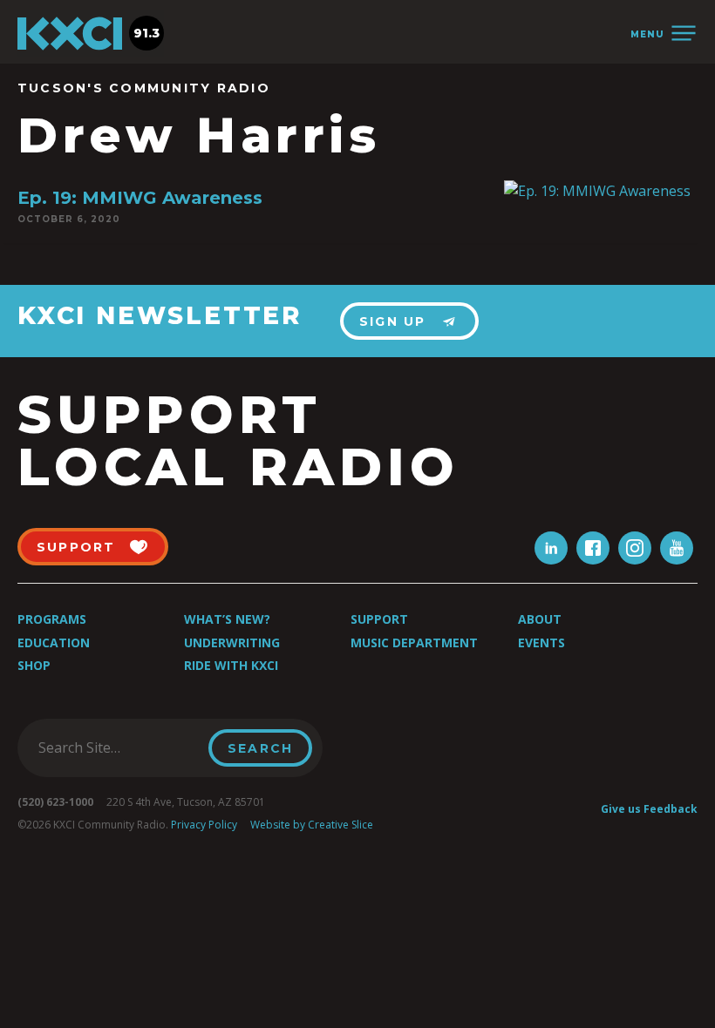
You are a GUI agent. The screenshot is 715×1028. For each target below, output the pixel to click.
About (540, 619)
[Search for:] (118, 747)
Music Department (414, 642)
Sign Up (392, 321)
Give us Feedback (649, 808)
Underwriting (232, 642)
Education (53, 642)
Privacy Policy (204, 824)
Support (379, 619)
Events (541, 642)
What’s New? (227, 619)
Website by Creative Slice (311, 824)
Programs (51, 619)
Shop (34, 665)
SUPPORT (76, 547)
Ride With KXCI (231, 665)
